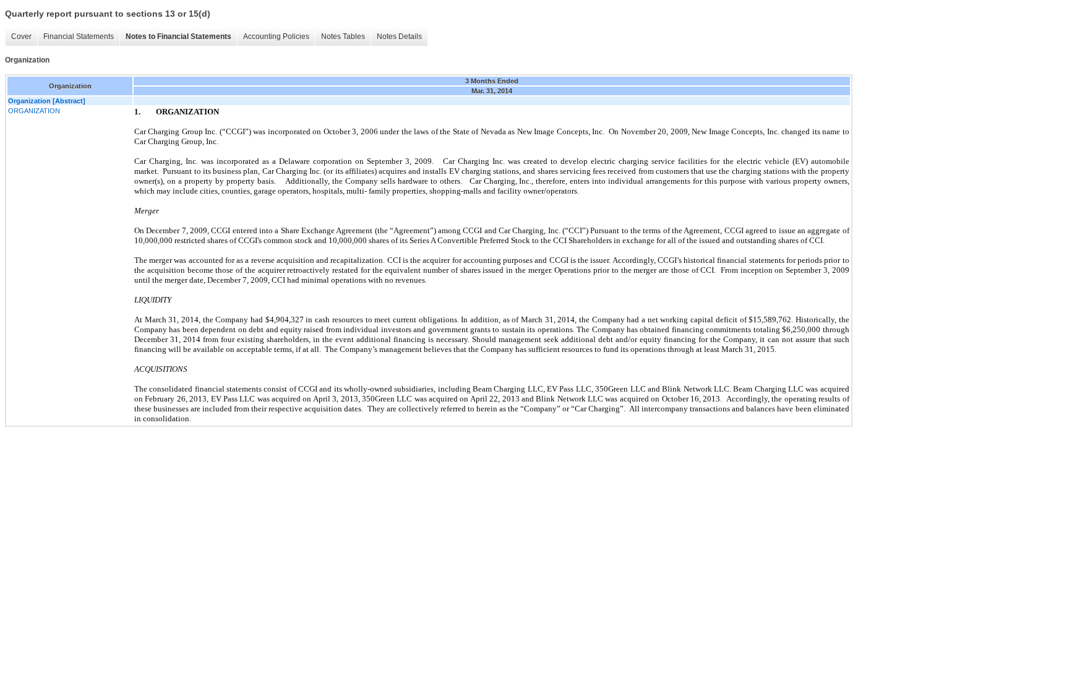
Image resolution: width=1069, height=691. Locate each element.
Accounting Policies (276, 36)
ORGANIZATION (34, 110)
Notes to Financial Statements (178, 36)
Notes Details (399, 36)
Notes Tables (343, 36)
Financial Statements (78, 36)
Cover (21, 36)
